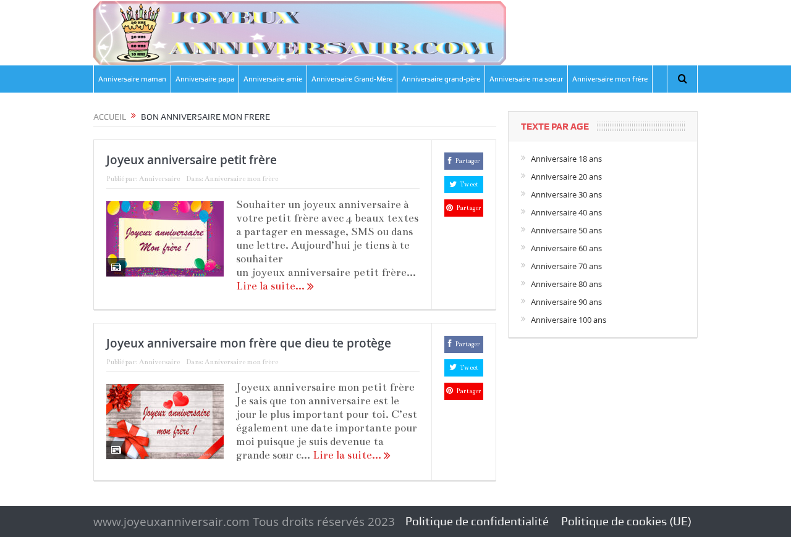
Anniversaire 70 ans (566, 266)
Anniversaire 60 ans (566, 248)
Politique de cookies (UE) (626, 521)
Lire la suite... (271, 286)
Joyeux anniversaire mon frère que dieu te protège (248, 343)
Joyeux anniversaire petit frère (191, 160)
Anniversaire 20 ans (566, 176)
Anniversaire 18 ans (566, 158)
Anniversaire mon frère (610, 79)
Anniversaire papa (205, 79)
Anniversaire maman (132, 79)
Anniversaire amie (272, 79)
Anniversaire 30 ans (566, 194)
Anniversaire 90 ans (566, 301)
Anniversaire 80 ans (566, 283)
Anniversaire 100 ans (568, 319)
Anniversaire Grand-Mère (351, 79)
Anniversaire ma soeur (526, 79)
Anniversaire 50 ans (566, 230)
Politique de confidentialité (477, 521)
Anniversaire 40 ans (566, 212)
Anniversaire (159, 179)
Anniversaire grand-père (441, 79)
